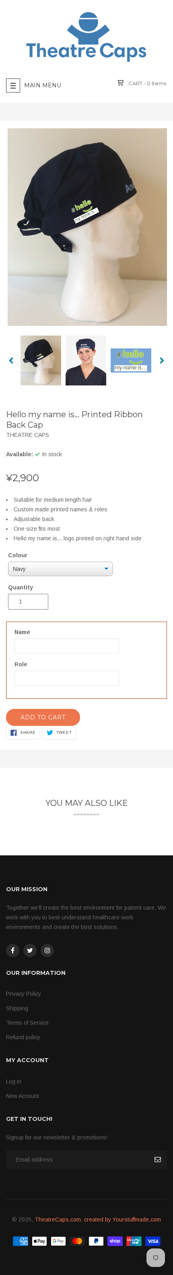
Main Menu (42, 85)
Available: (19, 454)
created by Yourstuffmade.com (122, 1219)
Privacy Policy (23, 994)
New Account (22, 1096)
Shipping (17, 1008)
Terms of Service (27, 1023)
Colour (17, 555)
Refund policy (23, 1037)
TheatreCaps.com (58, 1219)
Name (22, 632)
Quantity (20, 587)
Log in (13, 1081)
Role (20, 664)
